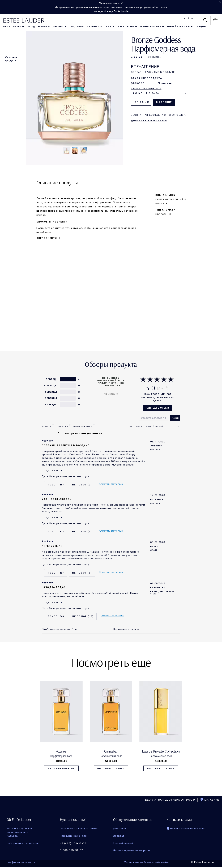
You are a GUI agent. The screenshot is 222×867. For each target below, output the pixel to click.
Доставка (119, 828)
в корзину (164, 102)
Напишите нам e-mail (73, 836)
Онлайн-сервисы (180, 26)
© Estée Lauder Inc (203, 862)
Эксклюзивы (127, 26)
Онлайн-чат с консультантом (79, 828)
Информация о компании (23, 843)
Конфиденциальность (21, 862)
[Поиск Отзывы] (175, 418)
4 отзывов (153, 57)
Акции (201, 26)
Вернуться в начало (126, 629)
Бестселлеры (13, 26)
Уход (31, 26)
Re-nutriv (95, 26)
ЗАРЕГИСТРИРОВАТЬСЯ (146, 88)
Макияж (44, 26)
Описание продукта (11, 59)
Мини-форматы (152, 26)
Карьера (12, 836)
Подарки (77, 26)
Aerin (110, 26)
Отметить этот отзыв (111, 483)
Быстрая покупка (61, 768)
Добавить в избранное (149, 120)
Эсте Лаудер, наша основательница (19, 828)
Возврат (118, 836)
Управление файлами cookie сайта (146, 862)
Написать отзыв (157, 408)
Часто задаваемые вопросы (131, 850)
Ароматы (60, 26)
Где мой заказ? (123, 843)
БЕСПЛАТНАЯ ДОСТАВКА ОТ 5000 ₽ (170, 799)
